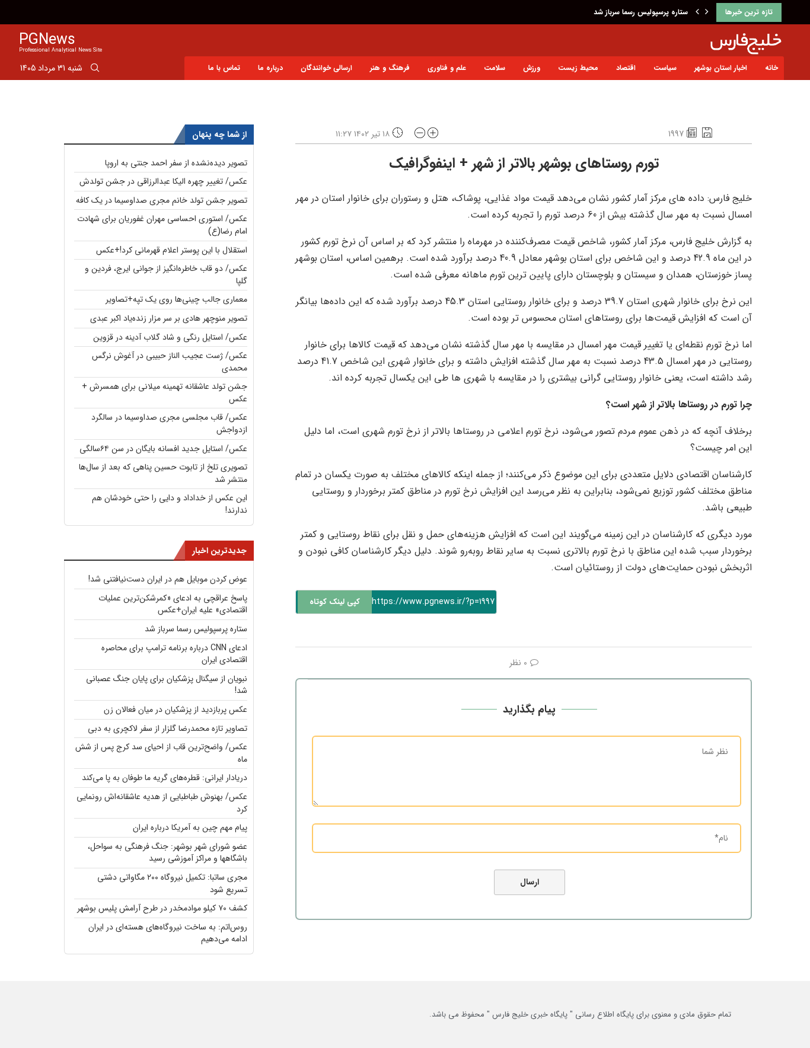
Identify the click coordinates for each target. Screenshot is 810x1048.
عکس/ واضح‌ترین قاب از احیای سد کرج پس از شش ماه (161, 753)
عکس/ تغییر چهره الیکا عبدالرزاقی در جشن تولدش (163, 181)
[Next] (707, 12)
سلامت (494, 68)
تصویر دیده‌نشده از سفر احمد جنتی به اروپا (176, 163)
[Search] (95, 69)
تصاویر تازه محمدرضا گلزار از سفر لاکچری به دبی (167, 728)
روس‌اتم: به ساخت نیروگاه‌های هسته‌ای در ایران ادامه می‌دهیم (167, 933)
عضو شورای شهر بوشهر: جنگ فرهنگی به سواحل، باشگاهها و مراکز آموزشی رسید (167, 852)
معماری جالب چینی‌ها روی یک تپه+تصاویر (176, 299)
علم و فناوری (447, 68)
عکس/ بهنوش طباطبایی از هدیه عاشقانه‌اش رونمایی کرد (161, 803)
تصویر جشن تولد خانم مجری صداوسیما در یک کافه (161, 200)
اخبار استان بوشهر (720, 68)
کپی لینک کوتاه (335, 602)
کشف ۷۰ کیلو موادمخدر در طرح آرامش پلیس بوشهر (162, 908)
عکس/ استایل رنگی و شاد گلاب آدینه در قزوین (170, 337)
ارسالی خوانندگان (326, 68)
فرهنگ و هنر (390, 68)
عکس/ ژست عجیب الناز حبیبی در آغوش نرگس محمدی (169, 362)
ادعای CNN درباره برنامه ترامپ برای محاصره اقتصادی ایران (174, 654)
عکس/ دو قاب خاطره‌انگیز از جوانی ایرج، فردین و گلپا (166, 274)
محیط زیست (578, 68)
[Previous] (697, 12)
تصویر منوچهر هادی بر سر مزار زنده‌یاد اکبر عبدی (168, 318)
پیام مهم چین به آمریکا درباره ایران (190, 827)
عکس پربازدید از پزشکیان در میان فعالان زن (175, 709)
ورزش (531, 68)
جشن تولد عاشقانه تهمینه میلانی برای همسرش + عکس (164, 392)
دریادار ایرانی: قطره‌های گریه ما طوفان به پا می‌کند (164, 777)
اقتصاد (626, 68)
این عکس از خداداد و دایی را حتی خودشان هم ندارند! (169, 504)
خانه (771, 68)
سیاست (665, 68)
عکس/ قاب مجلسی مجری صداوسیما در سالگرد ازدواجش (169, 423)
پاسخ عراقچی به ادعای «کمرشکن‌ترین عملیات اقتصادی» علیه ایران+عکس (172, 604)
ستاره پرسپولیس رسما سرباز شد (641, 12)
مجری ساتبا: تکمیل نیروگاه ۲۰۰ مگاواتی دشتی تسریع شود (172, 883)
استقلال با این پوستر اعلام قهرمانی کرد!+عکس (171, 250)
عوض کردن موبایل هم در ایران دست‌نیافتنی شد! (167, 579)
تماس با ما (224, 68)
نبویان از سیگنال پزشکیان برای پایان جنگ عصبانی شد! (166, 685)
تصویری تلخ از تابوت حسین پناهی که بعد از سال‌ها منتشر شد (163, 473)
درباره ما (270, 68)
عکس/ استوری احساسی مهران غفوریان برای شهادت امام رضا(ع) (162, 225)
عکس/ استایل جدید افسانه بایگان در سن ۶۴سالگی (163, 448)
